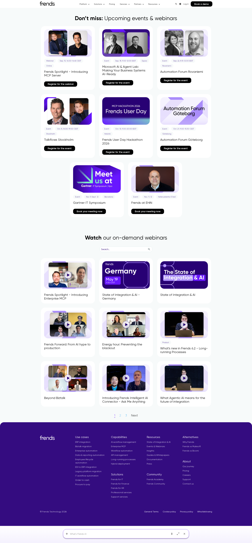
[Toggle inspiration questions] (66, 534)
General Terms (151, 511)
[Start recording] (172, 534)
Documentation (154, 459)
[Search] (149, 249)
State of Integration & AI (158, 442)
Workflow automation (122, 450)
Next (134, 415)
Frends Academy (155, 479)
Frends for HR (117, 488)
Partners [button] (137, 4)
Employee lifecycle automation (84, 461)
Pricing (112, 4)
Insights (150, 450)
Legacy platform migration (88, 471)
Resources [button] (153, 4)
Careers (187, 475)
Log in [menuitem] (186, 4)
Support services (119, 497)
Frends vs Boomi (191, 450)
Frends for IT (117, 479)
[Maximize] (178, 534)
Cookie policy (169, 511)
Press (149, 463)
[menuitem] (180, 4)
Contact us (188, 483)
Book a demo (201, 4)
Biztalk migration (83, 446)
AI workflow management (123, 442)
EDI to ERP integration (86, 467)
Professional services (121, 492)
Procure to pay (82, 484)
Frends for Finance (120, 483)
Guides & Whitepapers (158, 455)
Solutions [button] (98, 4)
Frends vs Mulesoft (192, 446)
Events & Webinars (156, 446)
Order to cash (82, 480)
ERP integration (82, 442)
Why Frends (188, 442)
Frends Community (156, 483)
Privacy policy (186, 511)
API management (119, 455)
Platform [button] (83, 4)
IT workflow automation (86, 475)
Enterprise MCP (118, 446)
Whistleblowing (204, 511)
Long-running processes (123, 459)
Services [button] (123, 4)
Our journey (188, 466)
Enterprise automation (86, 450)
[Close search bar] (184, 534)
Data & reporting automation (89, 455)
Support (187, 479)
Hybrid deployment (120, 463)
